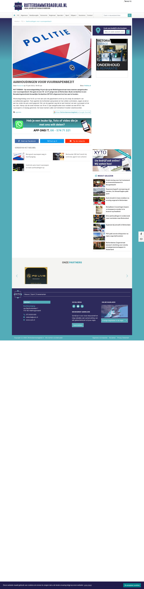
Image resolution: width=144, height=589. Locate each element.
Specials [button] (60, 15)
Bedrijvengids (34, 15)
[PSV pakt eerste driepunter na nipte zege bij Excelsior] (99, 237)
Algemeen (24, 15)
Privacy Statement (123, 338)
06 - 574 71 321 (60, 130)
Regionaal (52, 15)
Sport (67, 15)
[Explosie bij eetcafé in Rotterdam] (99, 228)
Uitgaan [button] (73, 15)
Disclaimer (112, 338)
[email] (141, 239)
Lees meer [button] (88, 585)
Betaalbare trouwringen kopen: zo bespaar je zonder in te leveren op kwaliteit (117, 209)
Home (16, 21)
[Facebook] (74, 306)
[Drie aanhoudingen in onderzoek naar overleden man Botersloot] (99, 219)
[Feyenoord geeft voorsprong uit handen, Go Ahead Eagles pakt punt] (99, 192)
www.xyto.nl (30, 320)
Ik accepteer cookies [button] (132, 585)
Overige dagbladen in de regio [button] (112, 320)
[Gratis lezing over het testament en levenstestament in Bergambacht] (99, 183)
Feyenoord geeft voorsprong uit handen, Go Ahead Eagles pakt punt (118, 191)
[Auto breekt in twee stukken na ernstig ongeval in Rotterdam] (99, 201)
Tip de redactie (79, 141)
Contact (90, 15)
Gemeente (43, 15)
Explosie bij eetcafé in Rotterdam (118, 225)
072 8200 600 (31, 314)
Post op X (53, 141)
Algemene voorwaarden (99, 338)
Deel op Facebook (28, 141)
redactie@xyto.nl (32, 317)
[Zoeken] (130, 15)
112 (18, 15)
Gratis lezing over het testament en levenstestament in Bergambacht (118, 182)
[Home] (14, 15)
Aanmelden (77, 325)
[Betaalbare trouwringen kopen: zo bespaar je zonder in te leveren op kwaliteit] (99, 210)
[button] (14, 276)
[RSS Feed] (82, 306)
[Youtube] (78, 306)
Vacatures (82, 15)
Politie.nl (87, 85)
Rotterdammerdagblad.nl (45, 5)
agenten (18, 112)
